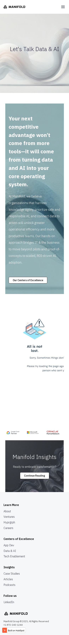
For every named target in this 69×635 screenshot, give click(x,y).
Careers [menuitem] (8, 528)
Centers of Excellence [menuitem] (19, 538)
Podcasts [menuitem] (9, 585)
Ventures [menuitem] (9, 516)
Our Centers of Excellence (28, 280)
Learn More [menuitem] (11, 504)
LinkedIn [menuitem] (9, 602)
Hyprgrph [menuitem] (9, 522)
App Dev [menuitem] (9, 545)
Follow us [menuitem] (10, 595)
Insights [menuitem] (9, 567)
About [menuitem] (7, 511)
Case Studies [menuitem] (12, 573)
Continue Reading (34, 475)
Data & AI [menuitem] (10, 551)
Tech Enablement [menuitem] (14, 556)
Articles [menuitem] (8, 579)
